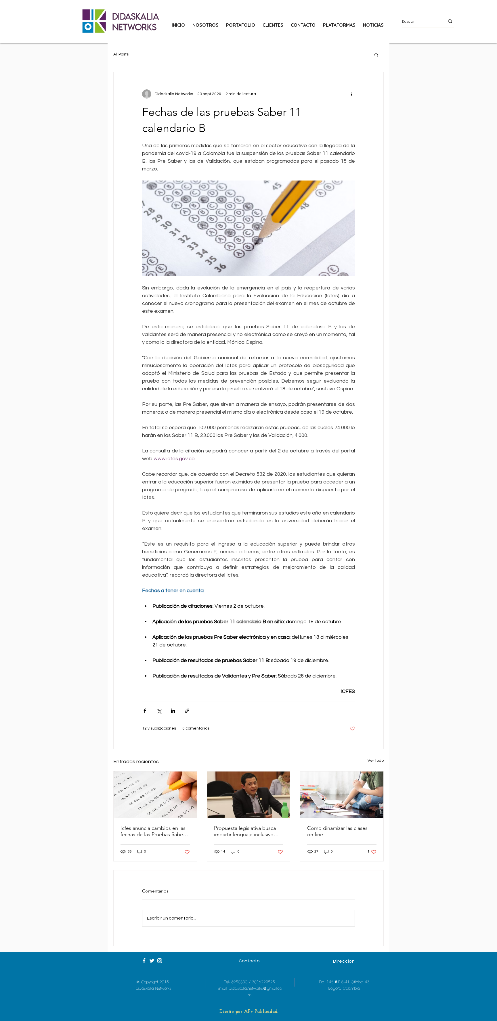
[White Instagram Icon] (159, 960)
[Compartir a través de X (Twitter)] (159, 710)
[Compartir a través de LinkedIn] (173, 710)
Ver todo (376, 761)
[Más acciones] (351, 94)
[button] (376, 54)
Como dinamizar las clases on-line (337, 831)
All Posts (121, 54)
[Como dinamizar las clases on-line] (341, 794)
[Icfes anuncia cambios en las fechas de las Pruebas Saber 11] (155, 794)
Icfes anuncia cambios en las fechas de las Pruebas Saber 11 (153, 831)
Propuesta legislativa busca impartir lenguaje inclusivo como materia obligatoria (245, 831)
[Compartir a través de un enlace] (187, 710)
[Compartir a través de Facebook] (145, 710)
